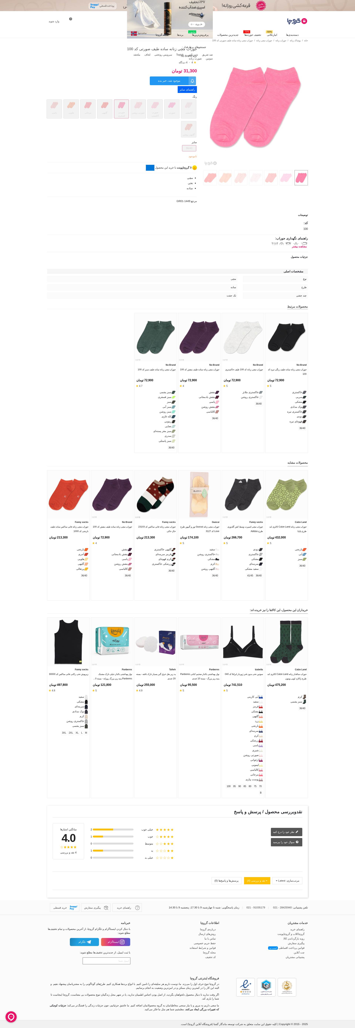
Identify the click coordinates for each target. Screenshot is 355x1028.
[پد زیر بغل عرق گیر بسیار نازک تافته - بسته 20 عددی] (156, 642)
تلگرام (82, 941)
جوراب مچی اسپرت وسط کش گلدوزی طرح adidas (245, 529)
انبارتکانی (272, 33)
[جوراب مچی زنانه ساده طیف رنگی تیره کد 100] (287, 337)
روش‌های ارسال (207, 933)
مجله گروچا (162, 34)
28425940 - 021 (282, 907)
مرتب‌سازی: (292, 880)
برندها (180, 34)
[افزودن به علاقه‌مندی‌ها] (306, 189)
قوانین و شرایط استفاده (203, 947)
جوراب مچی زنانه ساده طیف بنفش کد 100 (199, 369)
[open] (177, 215)
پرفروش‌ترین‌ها (199, 33)
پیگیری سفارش (296, 943)
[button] (56, 463)
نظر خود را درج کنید (284, 831)
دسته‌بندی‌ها (292, 34)
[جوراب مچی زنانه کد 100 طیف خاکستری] (243, 337)
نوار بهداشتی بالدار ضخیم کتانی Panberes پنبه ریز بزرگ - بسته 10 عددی (199, 676)
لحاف (147, 54)
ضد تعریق (207, 54)
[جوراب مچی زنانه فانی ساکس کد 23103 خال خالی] (156, 494)
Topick (179, 54)
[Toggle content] (150, 168)
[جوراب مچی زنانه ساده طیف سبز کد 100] (156, 337)
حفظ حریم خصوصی (205, 943)
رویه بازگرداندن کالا (294, 938)
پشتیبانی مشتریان (295, 957)
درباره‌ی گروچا (208, 929)
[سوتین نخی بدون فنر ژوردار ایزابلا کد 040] (243, 642)
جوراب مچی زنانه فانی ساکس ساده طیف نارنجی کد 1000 (69, 529)
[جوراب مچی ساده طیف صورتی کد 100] (255, 165)
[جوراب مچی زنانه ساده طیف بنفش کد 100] (199, 337)
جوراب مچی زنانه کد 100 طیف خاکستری (244, 369)
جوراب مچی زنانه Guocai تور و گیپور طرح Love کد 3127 (199, 529)
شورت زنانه (195, 58)
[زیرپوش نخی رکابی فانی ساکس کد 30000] (68, 642)
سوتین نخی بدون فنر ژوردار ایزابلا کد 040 (244, 674)
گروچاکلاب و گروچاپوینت (291, 933)
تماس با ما (210, 938)
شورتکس (192, 54)
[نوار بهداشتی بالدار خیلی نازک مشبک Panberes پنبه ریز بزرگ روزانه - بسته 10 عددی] (112, 642)
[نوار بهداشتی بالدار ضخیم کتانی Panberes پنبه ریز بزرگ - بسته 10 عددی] (199, 642)
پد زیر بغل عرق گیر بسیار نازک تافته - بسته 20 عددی (156, 676)
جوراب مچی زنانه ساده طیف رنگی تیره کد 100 (287, 371)
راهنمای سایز (187, 89)
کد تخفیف (210, 957)
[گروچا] (287, 21)
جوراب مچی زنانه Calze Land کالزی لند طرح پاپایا (288, 529)
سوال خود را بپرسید (284, 841)
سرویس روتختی (163, 54)
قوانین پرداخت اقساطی (287, 947)
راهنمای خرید (297, 929)
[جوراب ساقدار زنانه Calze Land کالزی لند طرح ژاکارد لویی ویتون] (287, 642)
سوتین (209, 58)
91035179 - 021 (255, 907)
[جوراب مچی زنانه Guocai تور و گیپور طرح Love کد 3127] (199, 494)
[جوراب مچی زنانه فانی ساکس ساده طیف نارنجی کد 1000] (68, 494)
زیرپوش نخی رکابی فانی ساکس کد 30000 (68, 674)
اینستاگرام (113, 941)
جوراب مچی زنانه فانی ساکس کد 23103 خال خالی (157, 529)
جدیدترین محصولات (228, 34)
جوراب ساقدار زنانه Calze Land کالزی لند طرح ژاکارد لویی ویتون (287, 676)
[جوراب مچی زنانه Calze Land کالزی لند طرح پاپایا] (287, 494)
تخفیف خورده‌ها (252, 33)
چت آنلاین (299, 952)
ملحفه (136, 54)
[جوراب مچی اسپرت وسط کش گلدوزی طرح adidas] (243, 494)
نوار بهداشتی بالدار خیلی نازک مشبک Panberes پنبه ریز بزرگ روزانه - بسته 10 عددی (113, 677)
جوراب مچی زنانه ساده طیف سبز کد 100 (157, 369)
